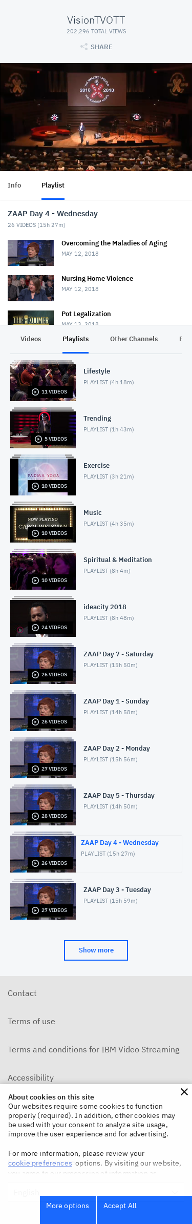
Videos (30, 339)
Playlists (75, 339)
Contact (22, 993)
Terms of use (31, 1021)
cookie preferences (40, 1163)
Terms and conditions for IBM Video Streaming (93, 1049)
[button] (184, 1091)
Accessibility (31, 1077)
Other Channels (134, 339)
